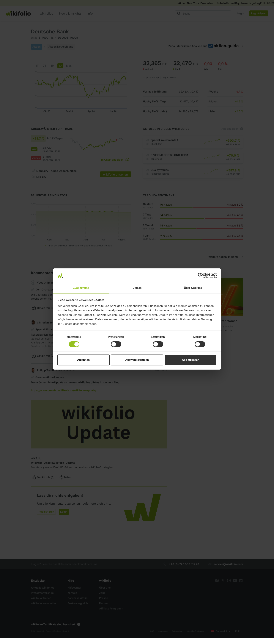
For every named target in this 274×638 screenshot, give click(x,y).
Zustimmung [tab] (81, 287)
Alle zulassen (190, 359)
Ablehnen (83, 359)
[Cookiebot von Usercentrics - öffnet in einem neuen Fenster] (200, 275)
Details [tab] (137, 287)
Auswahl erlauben (137, 359)
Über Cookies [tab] (193, 287)
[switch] (116, 344)
